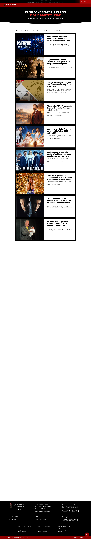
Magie (33, 30)
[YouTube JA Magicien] (20, 509)
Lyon (38, 30)
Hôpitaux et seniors (42, 532)
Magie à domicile (22, 532)
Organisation (56, 30)
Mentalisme (46, 30)
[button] (50, 5)
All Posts (19, 30)
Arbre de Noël (41, 530)
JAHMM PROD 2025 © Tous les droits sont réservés (18, 537)
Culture (26, 30)
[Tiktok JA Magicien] (18, 509)
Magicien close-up (22, 531)
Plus (64, 30)
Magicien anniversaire (23, 530)
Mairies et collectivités (43, 531)
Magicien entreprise (43, 528)
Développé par (76, 537)
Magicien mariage (22, 528)
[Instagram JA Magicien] (16, 509)
